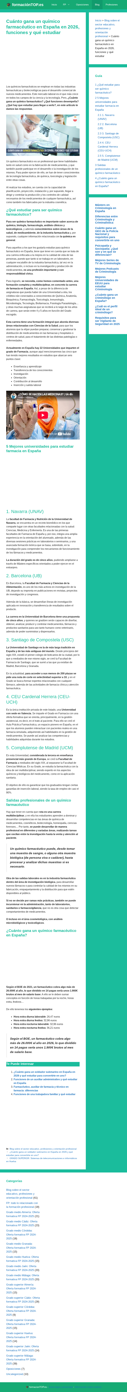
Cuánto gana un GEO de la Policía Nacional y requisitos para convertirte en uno (107, 234)
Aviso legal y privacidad (61, 1387)
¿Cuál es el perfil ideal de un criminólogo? (106, 309)
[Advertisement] (43, 62)
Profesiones (112, 4)
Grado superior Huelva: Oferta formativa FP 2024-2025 (21, 1337)
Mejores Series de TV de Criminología (107, 262)
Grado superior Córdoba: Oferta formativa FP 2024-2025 (21, 1310)
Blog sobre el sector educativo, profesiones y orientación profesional (43, 1149)
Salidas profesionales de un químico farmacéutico (107, 169)
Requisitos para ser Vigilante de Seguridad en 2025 (107, 321)
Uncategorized (14, 1374)
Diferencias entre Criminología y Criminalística (106, 219)
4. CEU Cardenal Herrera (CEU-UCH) (108, 146)
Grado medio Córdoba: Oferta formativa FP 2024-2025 (21, 1234)
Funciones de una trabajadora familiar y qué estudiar (44, 1094)
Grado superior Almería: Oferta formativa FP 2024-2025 (21, 1288)
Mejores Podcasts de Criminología (107, 270)
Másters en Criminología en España (105, 208)
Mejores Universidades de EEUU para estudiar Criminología (106, 283)
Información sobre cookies (88, 1387)
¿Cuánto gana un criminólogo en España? (106, 297)
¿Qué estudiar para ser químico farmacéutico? (107, 88)
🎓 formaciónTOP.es (25, 4)
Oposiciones (82, 4)
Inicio (54, 4)
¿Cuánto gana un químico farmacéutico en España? (107, 182)
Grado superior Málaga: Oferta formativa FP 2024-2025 (21, 1359)
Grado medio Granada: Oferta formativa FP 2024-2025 (21, 1247)
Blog (97, 4)
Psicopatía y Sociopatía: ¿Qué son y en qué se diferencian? (106, 250)
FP (64, 4)
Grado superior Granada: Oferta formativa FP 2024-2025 (21, 1324)
